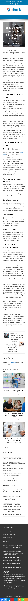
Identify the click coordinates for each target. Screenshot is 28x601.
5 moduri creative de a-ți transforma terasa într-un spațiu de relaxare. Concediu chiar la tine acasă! (12, 504)
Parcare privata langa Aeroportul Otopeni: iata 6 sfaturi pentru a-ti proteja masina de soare (14, 498)
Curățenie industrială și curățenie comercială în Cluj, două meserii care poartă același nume (14, 463)
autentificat (13, 362)
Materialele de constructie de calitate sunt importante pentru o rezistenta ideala (12, 491)
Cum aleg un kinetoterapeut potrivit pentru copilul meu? (14, 391)
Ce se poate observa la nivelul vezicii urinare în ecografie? (14, 439)
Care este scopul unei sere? (14, 514)
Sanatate (14, 24)
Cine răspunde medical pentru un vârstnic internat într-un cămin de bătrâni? (14, 415)
